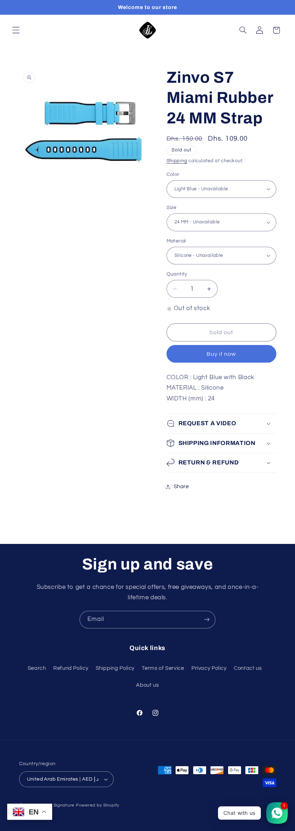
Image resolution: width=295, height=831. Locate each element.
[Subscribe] (207, 619)
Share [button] (181, 486)
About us (147, 685)
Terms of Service (163, 668)
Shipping (177, 161)
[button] (16, 30)
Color (173, 174)
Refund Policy (70, 668)
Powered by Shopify (97, 805)
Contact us (248, 668)
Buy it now (221, 354)
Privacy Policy (209, 668)
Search (37, 668)
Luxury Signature (55, 805)
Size (172, 207)
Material (176, 241)
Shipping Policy (115, 668)
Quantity (177, 274)
